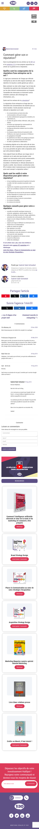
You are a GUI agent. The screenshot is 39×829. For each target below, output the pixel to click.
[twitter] (17, 816)
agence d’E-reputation (20, 245)
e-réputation (25, 100)
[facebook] (11, 816)
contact (18, 798)
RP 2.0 (33, 62)
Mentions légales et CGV (19, 825)
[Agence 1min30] (13, 3)
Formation (24, 8)
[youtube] (28, 816)
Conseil (5, 8)
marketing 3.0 (10, 64)
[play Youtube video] (19, 467)
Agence (34, 8)
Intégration (14, 8)
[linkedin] (22, 816)
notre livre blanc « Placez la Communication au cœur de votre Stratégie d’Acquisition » (19, 251)
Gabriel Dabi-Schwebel (12, 49)
